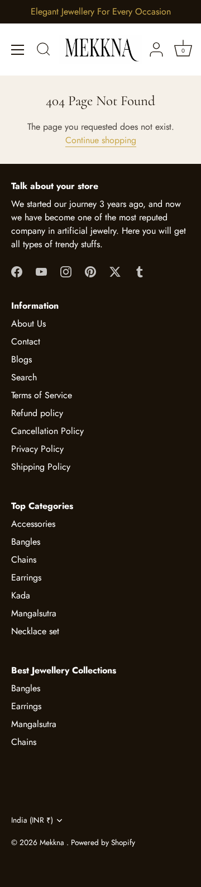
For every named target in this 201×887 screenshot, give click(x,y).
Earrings (26, 577)
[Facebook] (16, 271)
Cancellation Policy (47, 430)
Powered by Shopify (103, 842)
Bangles (25, 541)
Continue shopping (100, 140)
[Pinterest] (90, 271)
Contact (25, 341)
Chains (23, 559)
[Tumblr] (139, 271)
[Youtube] (41, 271)
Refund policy (37, 413)
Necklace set (35, 631)
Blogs (21, 359)
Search (24, 377)
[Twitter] (115, 271)
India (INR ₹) (32, 820)
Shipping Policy (40, 466)
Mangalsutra (33, 613)
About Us (28, 323)
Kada (20, 595)
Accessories (33, 523)
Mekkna (53, 842)
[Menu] (18, 49)
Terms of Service (41, 395)
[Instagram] (65, 271)
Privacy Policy (37, 448)
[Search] (43, 51)
